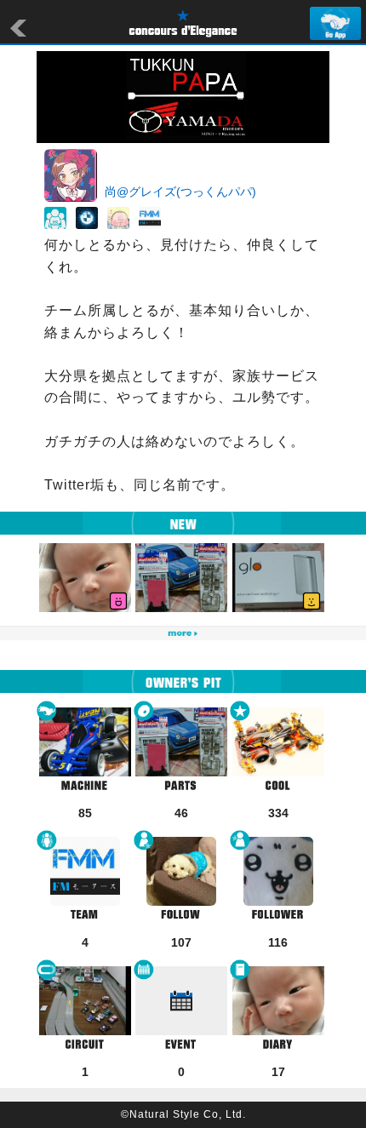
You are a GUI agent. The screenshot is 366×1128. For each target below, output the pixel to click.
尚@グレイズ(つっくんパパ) (180, 191)
